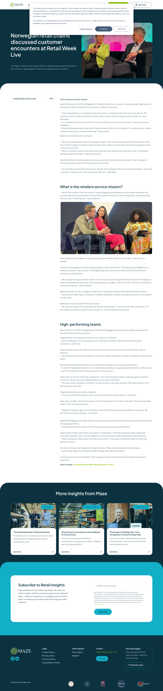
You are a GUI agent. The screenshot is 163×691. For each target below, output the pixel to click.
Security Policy (49, 659)
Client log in (142, 5)
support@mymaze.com (106, 652)
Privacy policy (48, 655)
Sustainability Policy (51, 662)
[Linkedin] (13, 659)
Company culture (141, 507)
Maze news (47, 507)
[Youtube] (17, 659)
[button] (50, 99)
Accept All (103, 29)
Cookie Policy (48, 652)
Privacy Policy (99, 604)
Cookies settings (86, 29)
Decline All (122, 29)
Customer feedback (92, 507)
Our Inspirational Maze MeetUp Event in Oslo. (93, 464)
